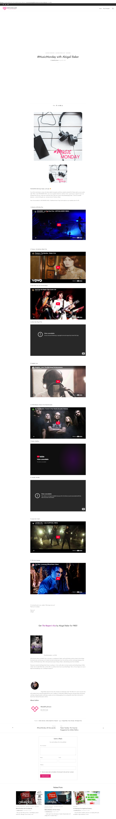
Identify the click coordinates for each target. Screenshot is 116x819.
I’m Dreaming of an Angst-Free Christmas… (82, 808)
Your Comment (43, 745)
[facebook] (3, 4)
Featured (68, 53)
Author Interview (50, 53)
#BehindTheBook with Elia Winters (52, 809)
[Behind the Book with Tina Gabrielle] (29, 798)
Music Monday (71, 720)
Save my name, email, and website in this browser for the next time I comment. (58, 772)
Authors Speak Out (60, 53)
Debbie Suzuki (19, 810)
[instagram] (8, 4)
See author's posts (44, 710)
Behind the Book (30, 806)
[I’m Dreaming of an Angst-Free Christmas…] (86, 798)
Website (41, 764)
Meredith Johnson (54, 60)
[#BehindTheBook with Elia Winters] (58, 798)
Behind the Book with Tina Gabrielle (24, 808)
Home (100, 8)
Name (41, 757)
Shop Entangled (106, 8)
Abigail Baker (64, 625)
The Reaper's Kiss (78, 720)
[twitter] (5, 4)
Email (60, 757)
